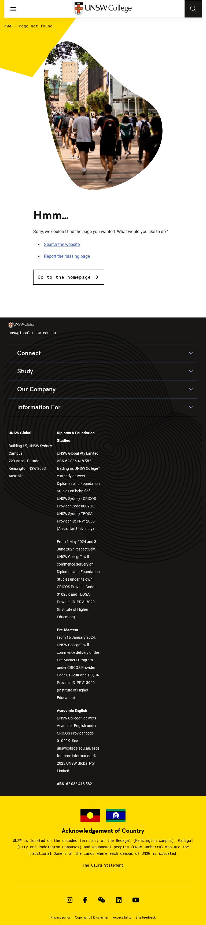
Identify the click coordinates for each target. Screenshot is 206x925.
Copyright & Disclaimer (92, 917)
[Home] (103, 8)
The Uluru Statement (103, 865)
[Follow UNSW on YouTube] (136, 900)
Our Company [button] (36, 389)
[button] (68, 277)
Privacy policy (60, 917)
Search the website (62, 244)
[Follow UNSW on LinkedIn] (119, 900)
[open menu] (13, 8)
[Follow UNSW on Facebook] (85, 900)
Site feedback (145, 917)
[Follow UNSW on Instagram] (69, 900)
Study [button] (25, 371)
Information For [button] (39, 407)
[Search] (193, 8)
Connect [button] (29, 353)
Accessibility (122, 917)
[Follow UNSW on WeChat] (101, 900)
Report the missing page (67, 256)
